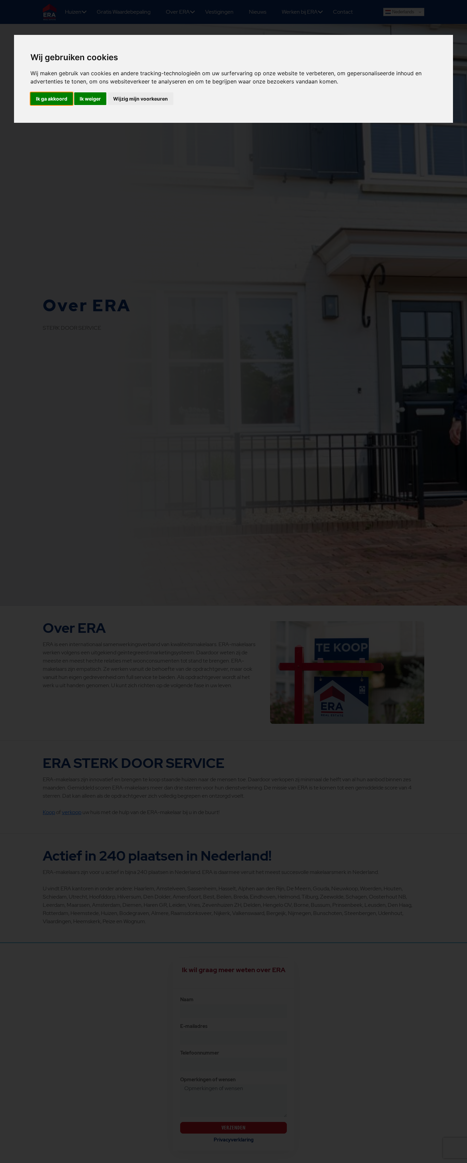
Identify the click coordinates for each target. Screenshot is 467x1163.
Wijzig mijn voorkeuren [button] (140, 99)
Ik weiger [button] (90, 99)
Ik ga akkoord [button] (51, 99)
